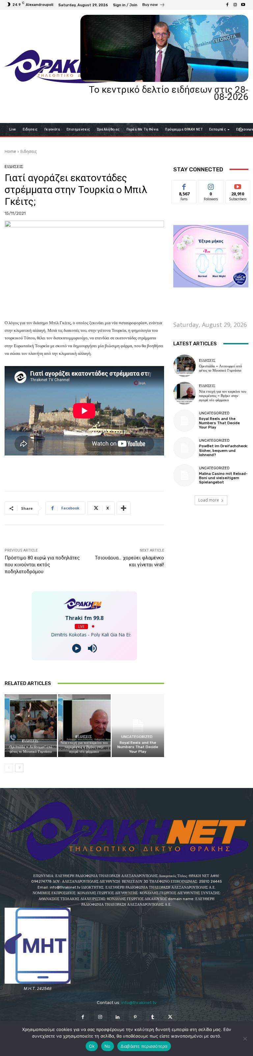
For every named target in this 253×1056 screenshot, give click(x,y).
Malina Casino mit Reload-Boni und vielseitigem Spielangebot (223, 478)
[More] (123, 508)
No (107, 1046)
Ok (92, 1046)
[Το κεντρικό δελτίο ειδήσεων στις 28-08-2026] (164, 48)
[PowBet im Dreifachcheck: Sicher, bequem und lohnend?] (184, 448)
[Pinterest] (135, 1017)
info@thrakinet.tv (138, 1002)
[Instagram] (235, 5)
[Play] (76, 648)
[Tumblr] (152, 1017)
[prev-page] (9, 768)
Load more (208, 500)
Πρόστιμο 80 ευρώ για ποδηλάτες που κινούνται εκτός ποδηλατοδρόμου (42, 565)
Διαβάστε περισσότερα (144, 1046)
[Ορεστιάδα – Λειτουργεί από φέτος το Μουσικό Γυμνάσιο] (31, 725)
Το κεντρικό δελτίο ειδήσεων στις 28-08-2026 (168, 93)
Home (10, 151)
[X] (170, 1017)
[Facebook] (227, 5)
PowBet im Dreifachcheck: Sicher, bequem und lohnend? (223, 450)
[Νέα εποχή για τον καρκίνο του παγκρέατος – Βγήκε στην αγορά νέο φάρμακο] (84, 725)
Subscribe (238, 185)
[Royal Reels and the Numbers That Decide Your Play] (138, 725)
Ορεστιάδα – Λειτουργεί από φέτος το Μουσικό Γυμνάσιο (30, 749)
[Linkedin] (117, 1017)
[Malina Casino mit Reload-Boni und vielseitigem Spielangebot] (184, 475)
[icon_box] (153, 5)
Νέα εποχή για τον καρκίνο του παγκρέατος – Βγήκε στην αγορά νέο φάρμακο (84, 747)
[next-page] (19, 768)
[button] (240, 129)
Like (184, 185)
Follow (211, 185)
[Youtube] (243, 5)
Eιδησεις (28, 151)
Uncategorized (137, 737)
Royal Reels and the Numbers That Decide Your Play (137, 747)
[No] (244, 1038)
